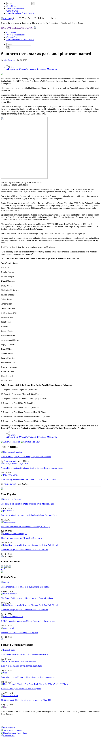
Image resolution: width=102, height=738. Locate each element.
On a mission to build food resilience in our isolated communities (28, 677)
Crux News (11, 6)
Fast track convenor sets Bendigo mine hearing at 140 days (25, 527)
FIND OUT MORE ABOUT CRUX (17, 28)
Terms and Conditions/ (12, 730)
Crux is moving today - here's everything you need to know (26, 456)
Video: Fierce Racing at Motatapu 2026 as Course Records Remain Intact (32, 468)
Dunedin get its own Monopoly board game (19, 632)
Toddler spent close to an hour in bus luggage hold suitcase (25, 587)
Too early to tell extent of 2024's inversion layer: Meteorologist (27, 504)
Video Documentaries (15, 8)
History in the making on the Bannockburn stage (21, 666)
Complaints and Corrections (15, 733)
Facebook (42, 69)
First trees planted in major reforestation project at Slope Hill (26, 700)
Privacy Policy (9, 728)
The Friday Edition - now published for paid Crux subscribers (27, 598)
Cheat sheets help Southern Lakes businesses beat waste (24, 654)
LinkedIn (53, 69)
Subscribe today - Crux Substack (20, 13)
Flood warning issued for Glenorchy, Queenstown (22, 538)
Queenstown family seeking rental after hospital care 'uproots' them (29, 515)
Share (13, 67)
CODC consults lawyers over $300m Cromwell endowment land (28, 621)
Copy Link (13, 69)
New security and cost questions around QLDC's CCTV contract (28, 479)
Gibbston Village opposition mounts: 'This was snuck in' (24, 549)
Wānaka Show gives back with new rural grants (21, 689)
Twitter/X (32, 69)
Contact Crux (12, 11)
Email (23, 69)
